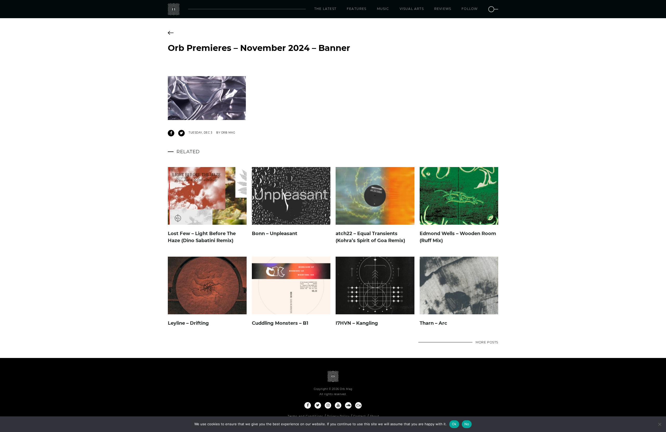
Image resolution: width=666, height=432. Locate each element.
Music (383, 9)
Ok (454, 424)
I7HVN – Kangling (357, 323)
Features (357, 9)
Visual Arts (412, 9)
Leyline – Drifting (188, 323)
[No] (659, 424)
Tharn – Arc (433, 323)
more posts (487, 342)
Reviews (442, 9)
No (466, 424)
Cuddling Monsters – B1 (280, 323)
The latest (325, 9)
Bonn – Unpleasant (274, 233)
